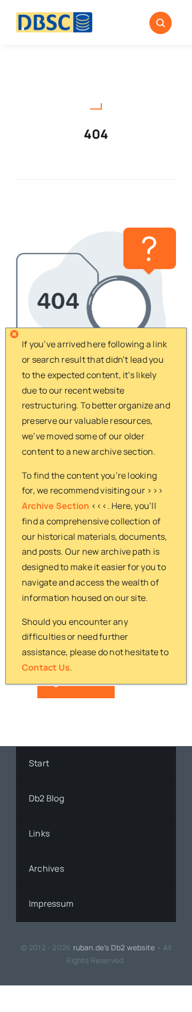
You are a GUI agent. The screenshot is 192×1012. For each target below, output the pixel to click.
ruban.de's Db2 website (114, 947)
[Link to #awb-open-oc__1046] (160, 23)
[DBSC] (54, 16)
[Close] (14, 334)
